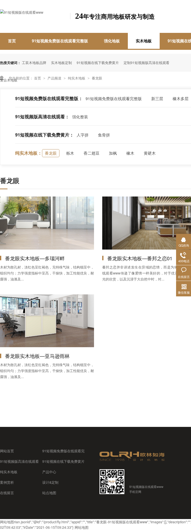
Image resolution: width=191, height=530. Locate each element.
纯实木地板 (77, 77)
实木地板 (144, 41)
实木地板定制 (61, 62)
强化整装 (80, 117)
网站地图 (7, 521)
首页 (12, 41)
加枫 (113, 153)
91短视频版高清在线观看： (42, 116)
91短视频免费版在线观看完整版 (60, 41)
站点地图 (49, 492)
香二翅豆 (91, 153)
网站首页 (7, 450)
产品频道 (55, 77)
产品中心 (49, 471)
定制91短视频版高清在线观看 (146, 62)
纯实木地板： (28, 153)
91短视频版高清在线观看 (19, 461)
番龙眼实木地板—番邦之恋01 (139, 258)
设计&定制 (50, 482)
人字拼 (83, 135)
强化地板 (112, 41)
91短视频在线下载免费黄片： (44, 135)
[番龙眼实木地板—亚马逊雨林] (47, 320)
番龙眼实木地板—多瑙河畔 (35, 258)
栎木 (70, 153)
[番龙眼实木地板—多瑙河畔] (47, 223)
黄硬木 (150, 153)
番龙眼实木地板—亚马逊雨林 (37, 355)
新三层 (157, 98)
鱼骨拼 (104, 135)
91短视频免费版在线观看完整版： (49, 98)
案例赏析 (7, 482)
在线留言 (7, 492)
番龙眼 (97, 77)
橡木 (130, 153)
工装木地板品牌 (34, 62)
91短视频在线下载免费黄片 (98, 62)
